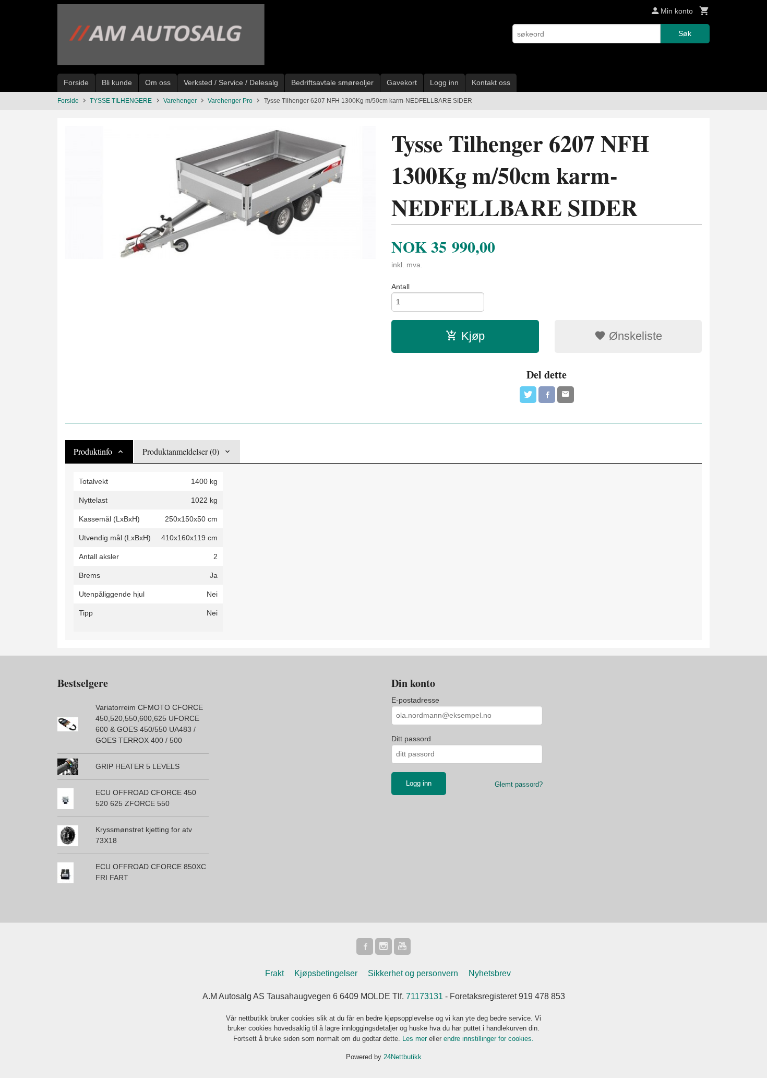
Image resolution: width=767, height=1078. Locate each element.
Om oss (158, 82)
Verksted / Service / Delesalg (231, 82)
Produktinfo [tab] (93, 451)
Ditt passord (411, 739)
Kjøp (473, 335)
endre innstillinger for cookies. (489, 1039)
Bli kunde (117, 82)
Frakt (274, 973)
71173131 (424, 996)
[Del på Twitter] (528, 394)
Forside (76, 82)
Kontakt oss (491, 82)
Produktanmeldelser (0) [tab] (180, 451)
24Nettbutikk (403, 1057)
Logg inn (444, 82)
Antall (400, 286)
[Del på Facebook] (546, 394)
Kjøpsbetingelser (325, 973)
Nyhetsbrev (490, 973)
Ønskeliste (634, 335)
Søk (684, 33)
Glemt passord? (519, 784)
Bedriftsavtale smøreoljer (332, 82)
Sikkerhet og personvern (413, 973)
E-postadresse (415, 700)
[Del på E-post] (565, 394)
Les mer (415, 1039)
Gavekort (402, 82)
